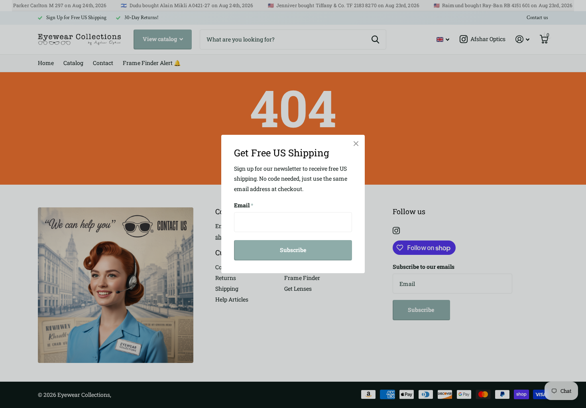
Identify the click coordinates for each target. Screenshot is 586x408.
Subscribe (293, 250)
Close (356, 143)
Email (244, 205)
